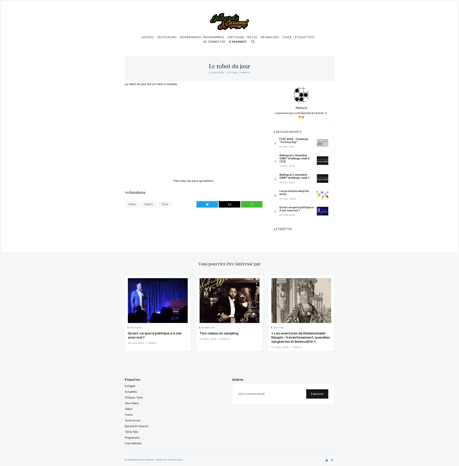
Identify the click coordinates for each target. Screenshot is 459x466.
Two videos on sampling (219, 333)
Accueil (148, 37)
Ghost (171, 459)
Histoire (278, 327)
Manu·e (301, 108)
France (129, 414)
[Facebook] (332, 460)
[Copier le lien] (251, 204)
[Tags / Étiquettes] (298, 37)
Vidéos (132, 204)
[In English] (270, 37)
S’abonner (238, 41)
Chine (165, 204)
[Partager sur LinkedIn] (186, 328)
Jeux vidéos (132, 403)
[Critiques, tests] (242, 37)
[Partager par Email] (229, 204)
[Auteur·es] (167, 37)
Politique (136, 327)
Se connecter (214, 41)
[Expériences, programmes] (202, 37)
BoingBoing (137, 192)
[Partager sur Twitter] (207, 204)
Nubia (180, 459)
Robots (149, 204)
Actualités (131, 391)
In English (208, 327)
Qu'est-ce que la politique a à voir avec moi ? (155, 335)
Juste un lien (133, 420)
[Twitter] (327, 460)
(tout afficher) (133, 443)
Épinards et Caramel (136, 426)
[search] (253, 41)
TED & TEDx (131, 432)
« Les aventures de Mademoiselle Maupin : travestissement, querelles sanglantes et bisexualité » (300, 337)
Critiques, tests (134, 397)
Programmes (132, 437)
